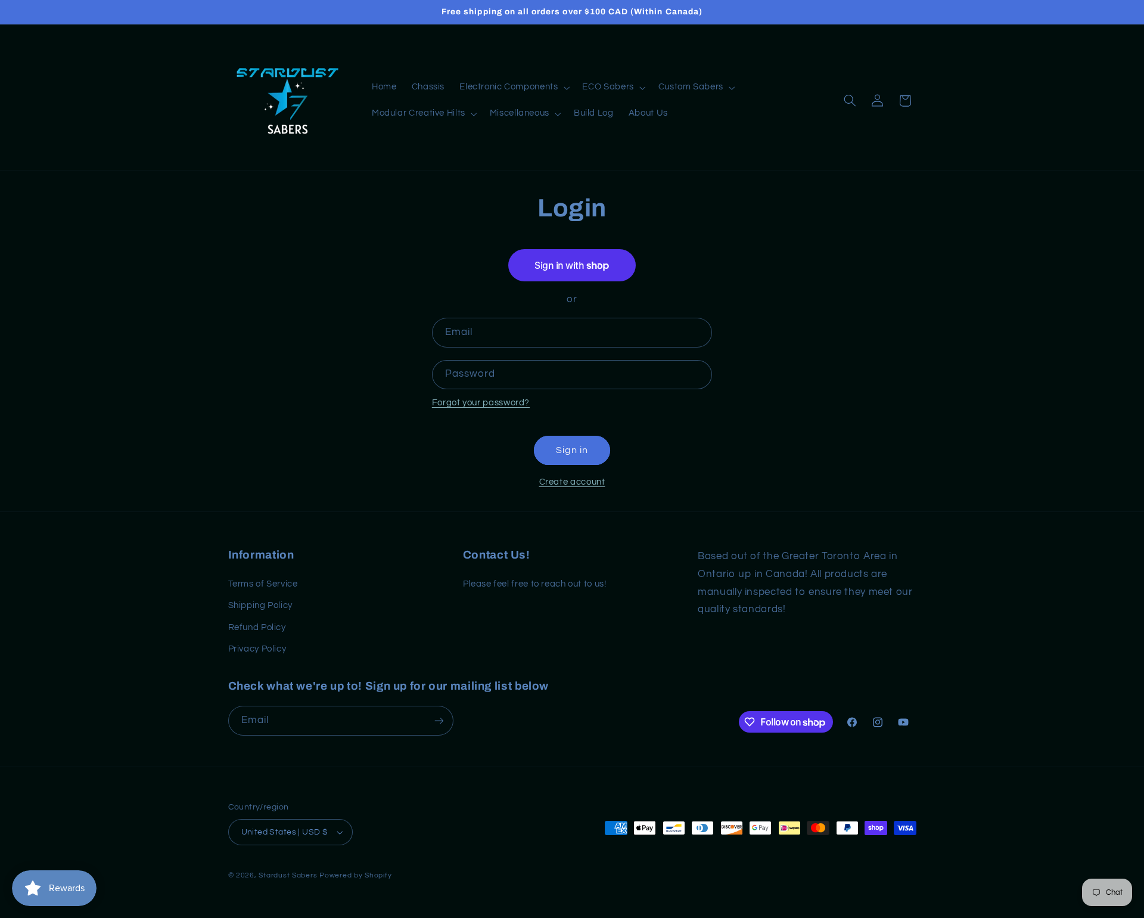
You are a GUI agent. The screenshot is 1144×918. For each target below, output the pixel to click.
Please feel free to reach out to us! (535, 583)
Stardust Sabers (288, 875)
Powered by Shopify (355, 875)
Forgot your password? (481, 402)
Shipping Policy (260, 605)
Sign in (572, 450)
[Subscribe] (438, 720)
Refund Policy (257, 626)
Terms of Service (263, 583)
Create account (572, 481)
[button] (513, 88)
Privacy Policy (257, 648)
